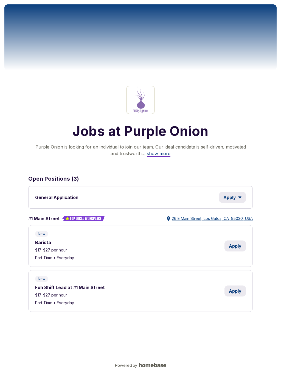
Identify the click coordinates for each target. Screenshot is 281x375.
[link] (158, 153)
